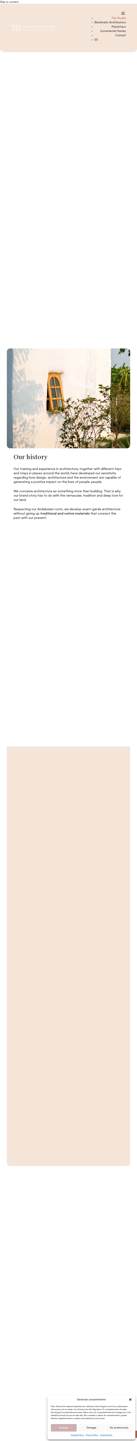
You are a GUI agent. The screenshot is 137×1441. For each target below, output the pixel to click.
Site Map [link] (15, 1411)
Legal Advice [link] (106, 1435)
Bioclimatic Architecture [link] (110, 22)
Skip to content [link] (9, 1)
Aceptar (63, 1427)
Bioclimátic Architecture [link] (25, 1363)
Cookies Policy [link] (77, 1435)
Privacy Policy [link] (92, 1435)
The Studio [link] (118, 18)
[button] (130, 1399)
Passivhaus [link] (119, 26)
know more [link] (32, 1016)
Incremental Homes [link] (113, 31)
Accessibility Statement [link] (25, 1415)
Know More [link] (32, 881)
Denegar (91, 1427)
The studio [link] (17, 1359)
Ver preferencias (119, 1427)
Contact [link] (120, 35)
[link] (32, 27)
